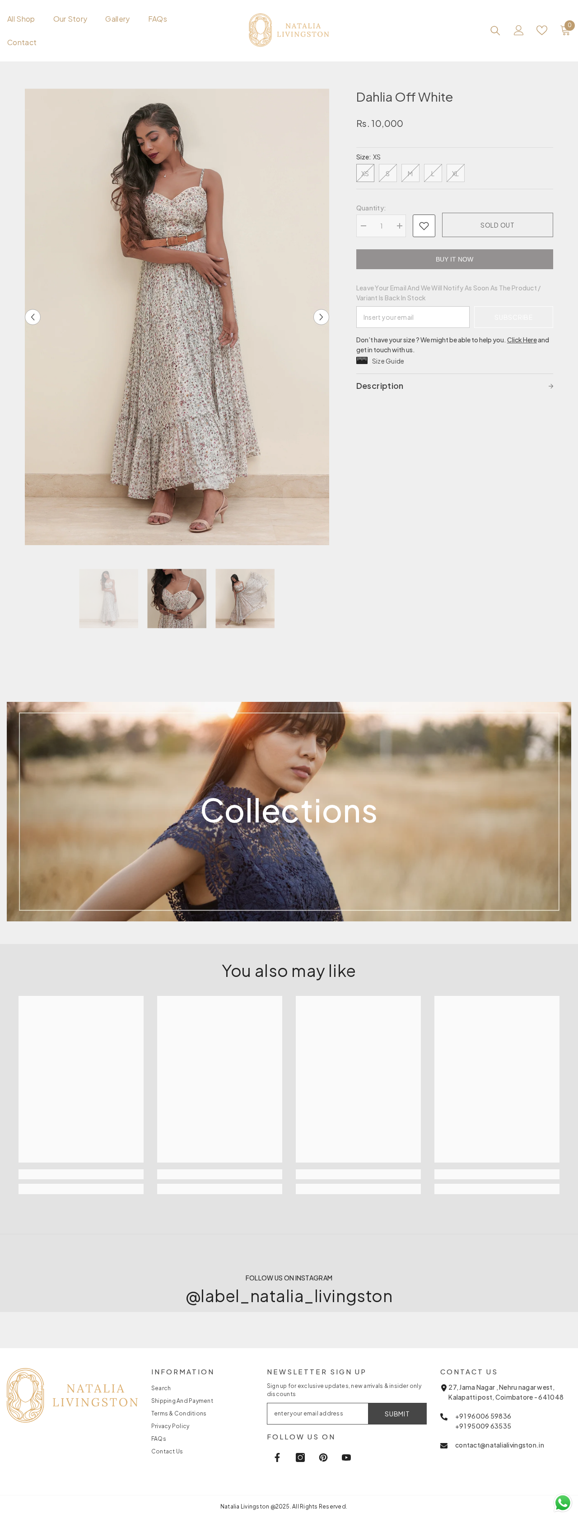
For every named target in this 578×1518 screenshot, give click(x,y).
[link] (289, 971)
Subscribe (513, 317)
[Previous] (33, 317)
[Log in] (519, 30)
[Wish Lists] (541, 30)
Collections (289, 809)
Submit (397, 1414)
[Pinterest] (323, 1457)
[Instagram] (300, 1457)
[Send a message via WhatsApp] (562, 1502)
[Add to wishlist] (424, 226)
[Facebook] (277, 1457)
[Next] (321, 317)
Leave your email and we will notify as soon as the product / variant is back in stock (448, 293)
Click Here (522, 340)
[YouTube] (346, 1457)
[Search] (495, 30)
